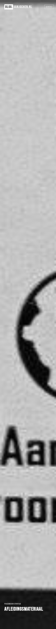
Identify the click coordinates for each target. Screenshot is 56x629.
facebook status (12, 604)
